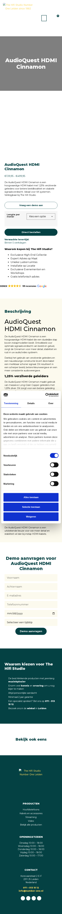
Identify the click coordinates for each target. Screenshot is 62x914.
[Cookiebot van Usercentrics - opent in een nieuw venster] (45, 395)
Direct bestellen (31, 232)
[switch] (54, 465)
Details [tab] (31, 403)
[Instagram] (34, 898)
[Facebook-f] (28, 898)
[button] (44, 18)
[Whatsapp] (23, 898)
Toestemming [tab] (11, 403)
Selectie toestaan (31, 507)
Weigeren (31, 516)
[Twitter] (39, 898)
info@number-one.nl (31, 890)
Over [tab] (50, 403)
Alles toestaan (31, 497)
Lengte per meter (13, 215)
